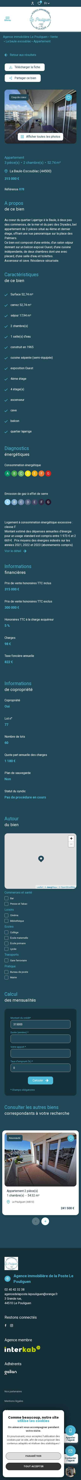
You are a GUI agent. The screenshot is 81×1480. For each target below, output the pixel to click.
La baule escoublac (18, 41)
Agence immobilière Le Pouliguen (25, 37)
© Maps (51, 886)
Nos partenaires (13, 1391)
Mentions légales (14, 1401)
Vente (54, 37)
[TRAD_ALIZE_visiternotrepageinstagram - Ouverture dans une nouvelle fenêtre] (11, 1325)
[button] (45, 1221)
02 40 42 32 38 (14, 1289)
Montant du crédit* (21, 1017)
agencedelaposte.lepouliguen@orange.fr (31, 1294)
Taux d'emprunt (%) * (22, 1061)
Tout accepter (34, 1466)
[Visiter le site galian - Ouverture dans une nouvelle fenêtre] (11, 1372)
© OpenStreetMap (67, 886)
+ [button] (71, 838)
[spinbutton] (40, 1068)
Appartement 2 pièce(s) (23, 1193)
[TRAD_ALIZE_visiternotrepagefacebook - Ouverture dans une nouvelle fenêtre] (5, 1325)
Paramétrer (33, 1456)
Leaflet (40, 886)
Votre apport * (18, 1046)
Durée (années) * (19, 1032)
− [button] (71, 844)
